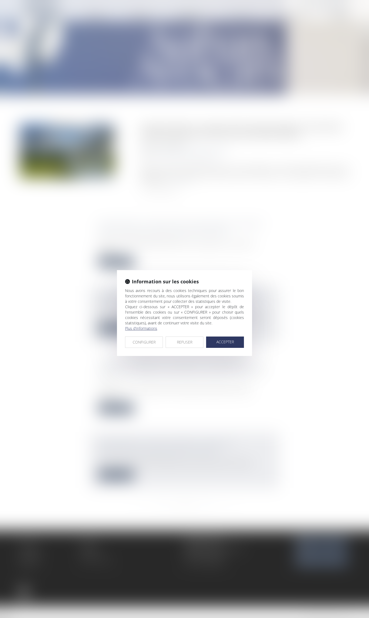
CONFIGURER (144, 342)
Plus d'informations (141, 328)
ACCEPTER (225, 341)
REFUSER (184, 342)
